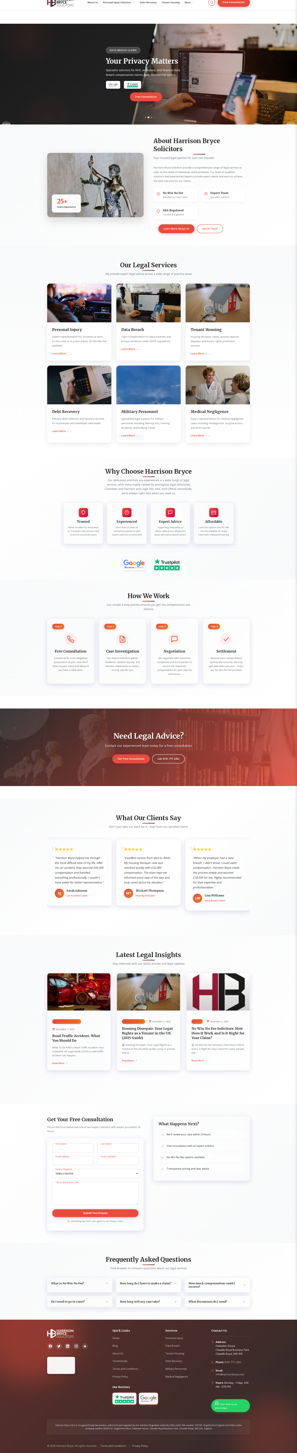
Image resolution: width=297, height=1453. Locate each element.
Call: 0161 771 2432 (168, 758)
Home (115, 1338)
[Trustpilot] (85, 1346)
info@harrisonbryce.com (230, 1374)
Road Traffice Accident (66, 1021)
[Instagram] (76, 1346)
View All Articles (148, 1082)
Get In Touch (210, 228)
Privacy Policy (120, 1376)
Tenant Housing (174, 1353)
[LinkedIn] (68, 1346)
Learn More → (60, 353)
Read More (58, 1063)
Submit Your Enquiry (95, 1213)
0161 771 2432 (233, 1362)
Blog (115, 1345)
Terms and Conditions (125, 1369)
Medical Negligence (176, 1376)
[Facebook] (50, 1346)
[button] (142, 117)
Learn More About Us (176, 228)
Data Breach (172, 1345)
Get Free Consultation (131, 758)
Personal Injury (174, 1338)
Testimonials (119, 1361)
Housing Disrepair (133, 1021)
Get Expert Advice (146, 100)
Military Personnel (176, 1369)
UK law (197, 1021)
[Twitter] (59, 1346)
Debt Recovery (173, 1361)
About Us (117, 1353)
